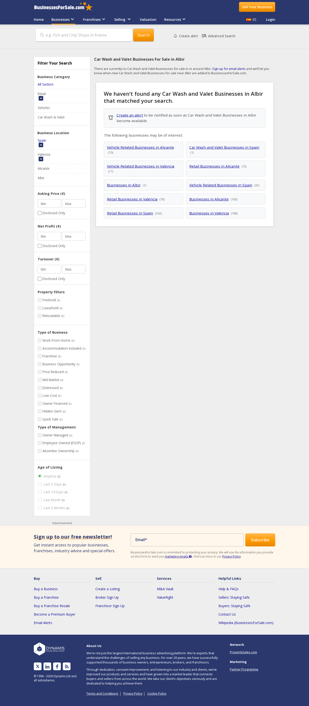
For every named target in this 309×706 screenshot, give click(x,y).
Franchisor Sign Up (110, 605)
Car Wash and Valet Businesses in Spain (224, 147)
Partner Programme (244, 669)
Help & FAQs (228, 589)
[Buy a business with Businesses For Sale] (66, 7)
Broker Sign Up (107, 597)
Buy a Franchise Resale (52, 605)
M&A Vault (165, 589)
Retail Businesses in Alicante (214, 166)
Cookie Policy (156, 693)
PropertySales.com (243, 652)
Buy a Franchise (46, 597)
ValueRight (165, 597)
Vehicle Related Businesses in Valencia (140, 166)
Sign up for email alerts (229, 68)
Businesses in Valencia (209, 213)
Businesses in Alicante (209, 199)
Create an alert (130, 115)
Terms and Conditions (102, 693)
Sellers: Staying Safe (234, 597)
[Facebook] (57, 666)
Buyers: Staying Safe (234, 605)
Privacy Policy (231, 556)
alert (188, 36)
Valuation (148, 19)
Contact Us (227, 614)
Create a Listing (107, 589)
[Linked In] (47, 666)
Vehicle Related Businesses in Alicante (140, 147)
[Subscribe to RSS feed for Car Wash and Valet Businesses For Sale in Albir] (67, 666)
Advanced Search (218, 35)
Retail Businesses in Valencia (132, 199)
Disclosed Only (53, 213)
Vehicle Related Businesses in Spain (220, 185)
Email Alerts (43, 622)
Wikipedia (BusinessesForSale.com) (246, 622)
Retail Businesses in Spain (130, 213)
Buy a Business (46, 589)
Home (39, 19)
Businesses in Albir (124, 185)
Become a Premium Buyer (54, 614)
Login (270, 19)
